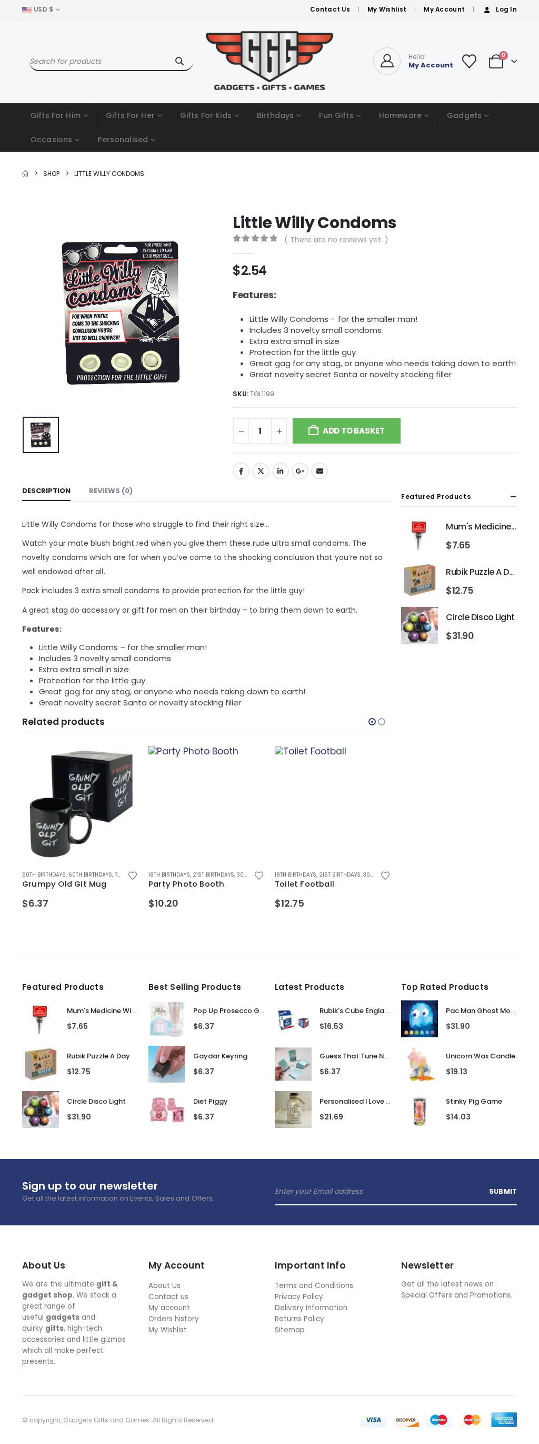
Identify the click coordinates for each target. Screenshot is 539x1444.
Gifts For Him (56, 115)
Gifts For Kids (206, 115)
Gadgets (464, 115)
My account (169, 1308)
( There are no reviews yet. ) (336, 239)
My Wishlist (386, 9)
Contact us (168, 1297)
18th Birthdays (43, 875)
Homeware (400, 115)
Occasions (51, 139)
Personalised (122, 139)
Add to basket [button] (120, 763)
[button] (372, 721)
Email (319, 471)
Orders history (173, 1319)
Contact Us (330, 9)
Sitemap (290, 1330)
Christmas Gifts (342, 875)
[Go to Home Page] (25, 173)
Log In (506, 9)
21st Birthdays (87, 875)
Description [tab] (46, 491)
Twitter (260, 471)
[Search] (179, 61)
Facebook (241, 471)
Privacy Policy (299, 1297)
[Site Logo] (269, 61)
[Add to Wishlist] (132, 875)
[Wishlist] (469, 61)
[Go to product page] (80, 804)
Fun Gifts (336, 115)
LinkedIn (280, 471)
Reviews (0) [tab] (111, 491)
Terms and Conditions (314, 1286)
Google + (300, 471)
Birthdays (275, 115)
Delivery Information (311, 1308)
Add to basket (354, 430)
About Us (164, 1286)
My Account (444, 9)
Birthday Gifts (295, 875)
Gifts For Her (130, 115)
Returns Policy (299, 1319)
